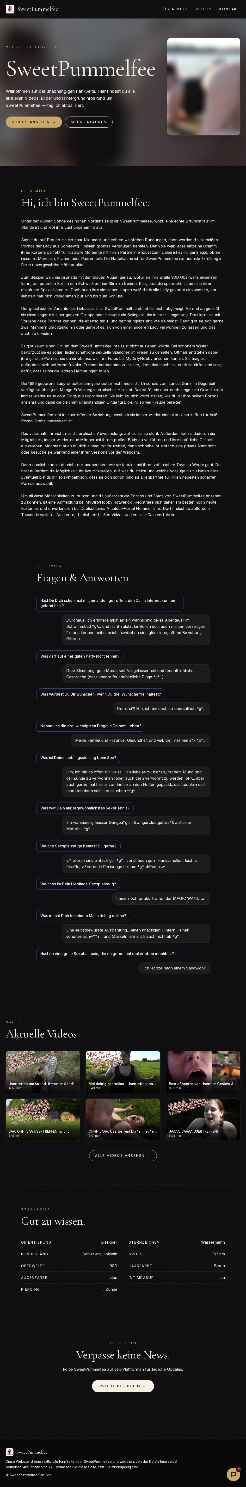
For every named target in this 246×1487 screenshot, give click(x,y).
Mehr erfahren (89, 122)
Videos (204, 9)
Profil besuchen (123, 1386)
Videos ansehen (34, 122)
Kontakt (229, 9)
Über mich (176, 9)
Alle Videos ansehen (123, 1156)
